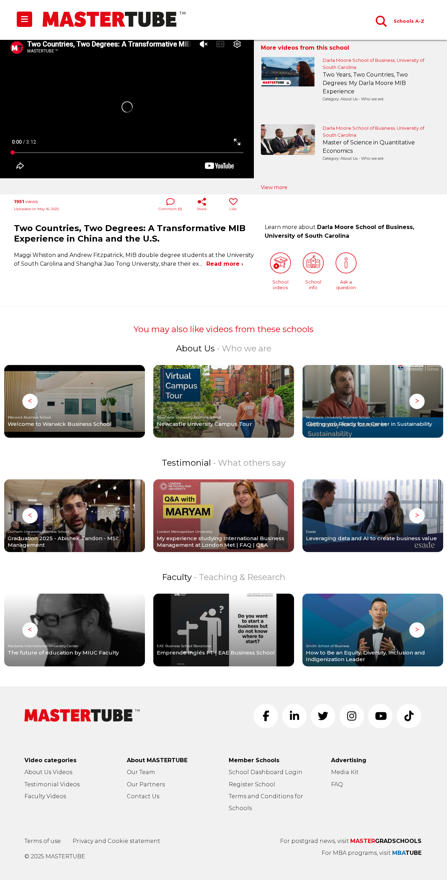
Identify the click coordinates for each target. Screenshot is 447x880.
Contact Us (143, 796)
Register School (252, 784)
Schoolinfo (313, 284)
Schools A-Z (409, 21)
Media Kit (345, 772)
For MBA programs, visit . (372, 853)
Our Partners (146, 784)
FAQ (337, 784)
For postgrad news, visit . (351, 841)
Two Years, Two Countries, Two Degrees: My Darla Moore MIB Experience (365, 78)
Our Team (141, 772)
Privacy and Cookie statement (116, 841)
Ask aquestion (346, 284)
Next (417, 401)
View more (274, 187)
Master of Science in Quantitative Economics (369, 146)
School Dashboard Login (265, 772)
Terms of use (42, 841)
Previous (30, 401)
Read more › (224, 263)
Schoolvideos (280, 284)
